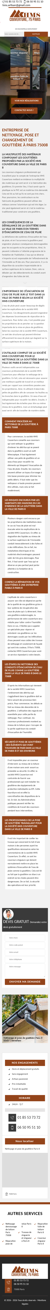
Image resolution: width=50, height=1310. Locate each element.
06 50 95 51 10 (35, 1)
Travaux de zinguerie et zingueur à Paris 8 (27, 1236)
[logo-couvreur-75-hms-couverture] (25, 15)
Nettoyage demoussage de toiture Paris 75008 (11, 1230)
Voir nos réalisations (27, 101)
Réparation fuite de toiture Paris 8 (43, 1228)
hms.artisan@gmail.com (16, 5)
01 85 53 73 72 (13, 1)
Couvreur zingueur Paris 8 (42, 1241)
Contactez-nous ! (24, 110)
